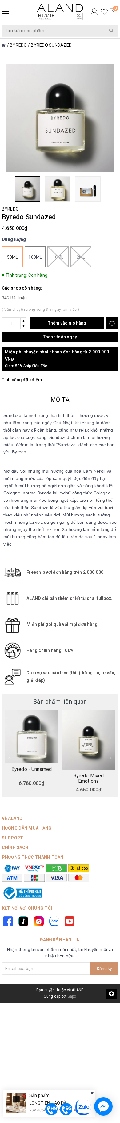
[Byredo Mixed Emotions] (88, 740)
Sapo (72, 996)
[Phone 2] (66, 1109)
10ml (58, 257)
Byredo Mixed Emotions (88, 778)
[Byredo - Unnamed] (31, 736)
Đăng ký (104, 968)
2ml (81, 257)
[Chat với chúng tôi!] (103, 1106)
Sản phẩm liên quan (60, 701)
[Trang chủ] (4, 45)
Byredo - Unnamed (31, 769)
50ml (12, 257)
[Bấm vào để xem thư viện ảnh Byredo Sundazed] (60, 118)
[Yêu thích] (104, 11)
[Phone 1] (51, 1109)
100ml (35, 257)
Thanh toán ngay (60, 336)
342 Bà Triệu (14, 297)
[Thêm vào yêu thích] (112, 323)
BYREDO (10, 209)
